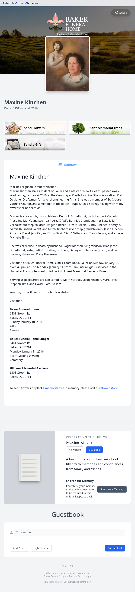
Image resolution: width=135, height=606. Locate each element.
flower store (109, 388)
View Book (75, 449)
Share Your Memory (112, 489)
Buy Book (94, 449)
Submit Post (115, 548)
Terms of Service (77, 576)
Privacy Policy (57, 576)
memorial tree (54, 388)
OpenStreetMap (71, 581)
